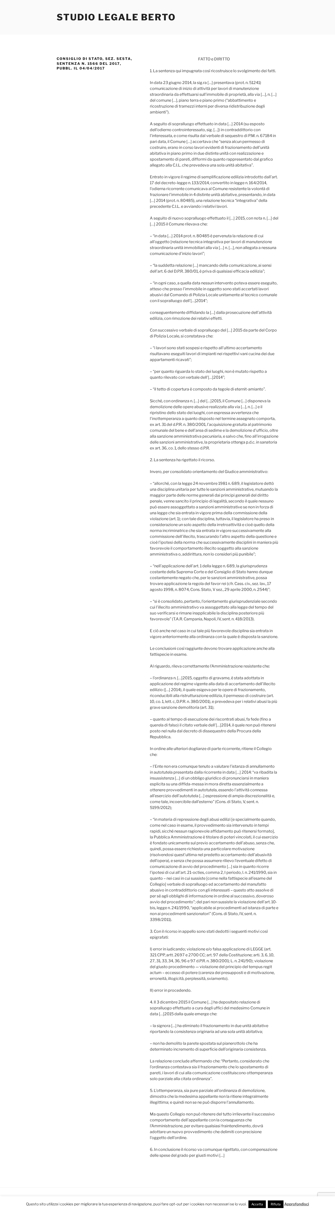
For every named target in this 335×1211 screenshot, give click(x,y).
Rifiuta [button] (276, 1204)
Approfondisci (296, 1204)
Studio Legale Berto (116, 17)
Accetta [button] (257, 1204)
